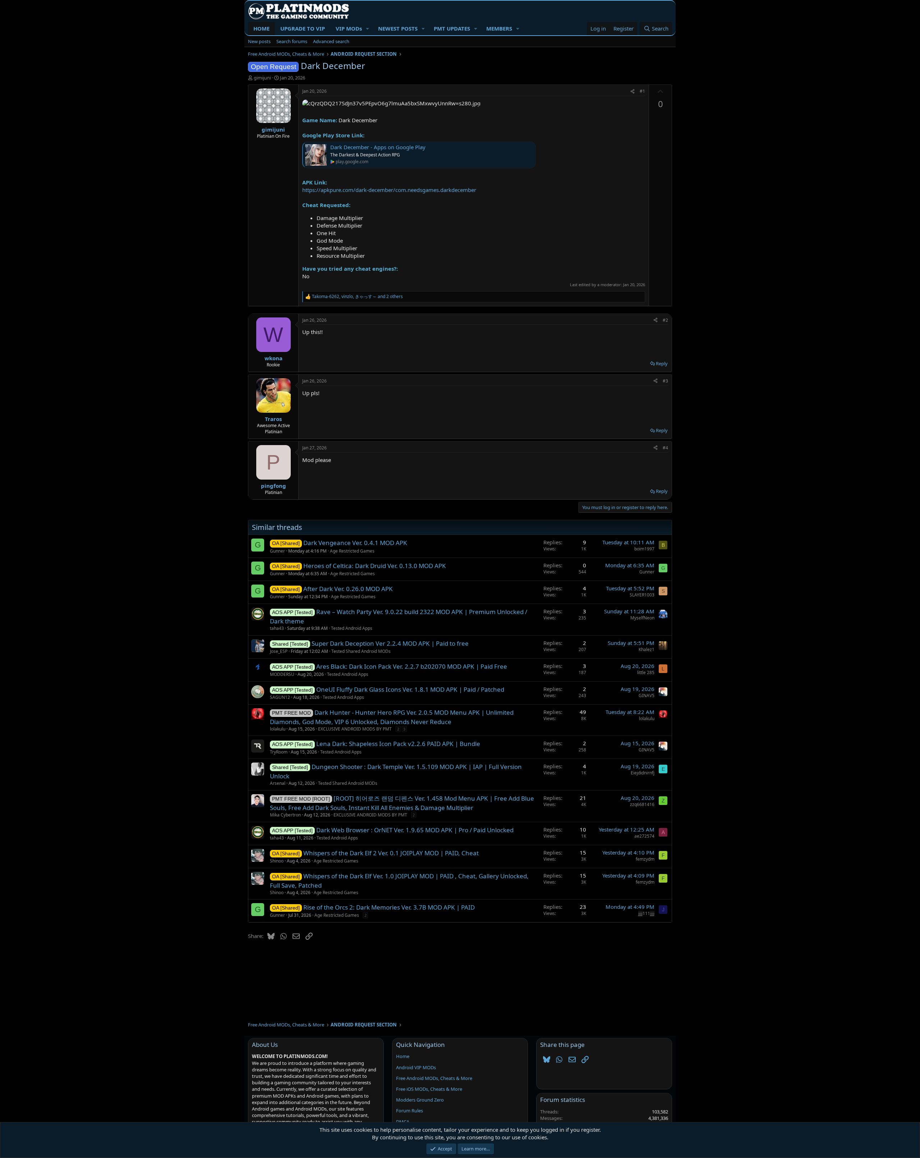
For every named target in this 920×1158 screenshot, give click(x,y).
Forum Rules (409, 1110)
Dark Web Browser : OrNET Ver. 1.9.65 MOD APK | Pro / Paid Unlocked (415, 830)
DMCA (402, 1121)
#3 (665, 381)
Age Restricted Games (352, 551)
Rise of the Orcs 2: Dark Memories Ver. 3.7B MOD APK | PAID (389, 907)
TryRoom (279, 752)
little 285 (645, 672)
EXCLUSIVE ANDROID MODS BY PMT (355, 729)
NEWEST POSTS (398, 28)
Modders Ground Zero (420, 1100)
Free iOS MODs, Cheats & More (429, 1089)
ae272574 (644, 836)
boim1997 (644, 549)
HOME (261, 28)
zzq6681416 (642, 804)
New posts (259, 41)
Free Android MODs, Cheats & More (434, 1078)
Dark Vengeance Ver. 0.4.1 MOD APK (355, 543)
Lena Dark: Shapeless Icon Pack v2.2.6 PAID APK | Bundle (398, 744)
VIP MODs (349, 28)
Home (402, 1056)
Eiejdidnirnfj (642, 773)
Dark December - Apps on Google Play (378, 147)
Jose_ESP (279, 651)
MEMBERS (499, 28)
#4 (665, 448)
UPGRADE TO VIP (302, 28)
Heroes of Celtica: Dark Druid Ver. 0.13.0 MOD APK (374, 566)
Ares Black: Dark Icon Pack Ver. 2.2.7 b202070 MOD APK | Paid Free (411, 666)
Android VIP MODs (416, 1067)
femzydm (645, 859)
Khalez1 (646, 649)
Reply (662, 363)
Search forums (291, 41)
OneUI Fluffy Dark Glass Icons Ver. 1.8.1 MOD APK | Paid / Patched (410, 689)
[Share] (632, 91)
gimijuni (262, 77)
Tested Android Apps (351, 628)
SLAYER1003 (642, 595)
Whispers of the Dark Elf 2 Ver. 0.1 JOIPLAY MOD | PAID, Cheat (391, 853)
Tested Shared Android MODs (361, 651)
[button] (368, 28)
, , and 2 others (357, 296)
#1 (642, 91)
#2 (665, 320)
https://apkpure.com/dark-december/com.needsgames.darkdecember (389, 189)
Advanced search (331, 41)
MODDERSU (282, 674)
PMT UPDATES (452, 28)
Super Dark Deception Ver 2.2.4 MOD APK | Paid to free (390, 643)
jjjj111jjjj (646, 913)
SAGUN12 (280, 697)
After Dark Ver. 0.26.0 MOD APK (348, 589)
